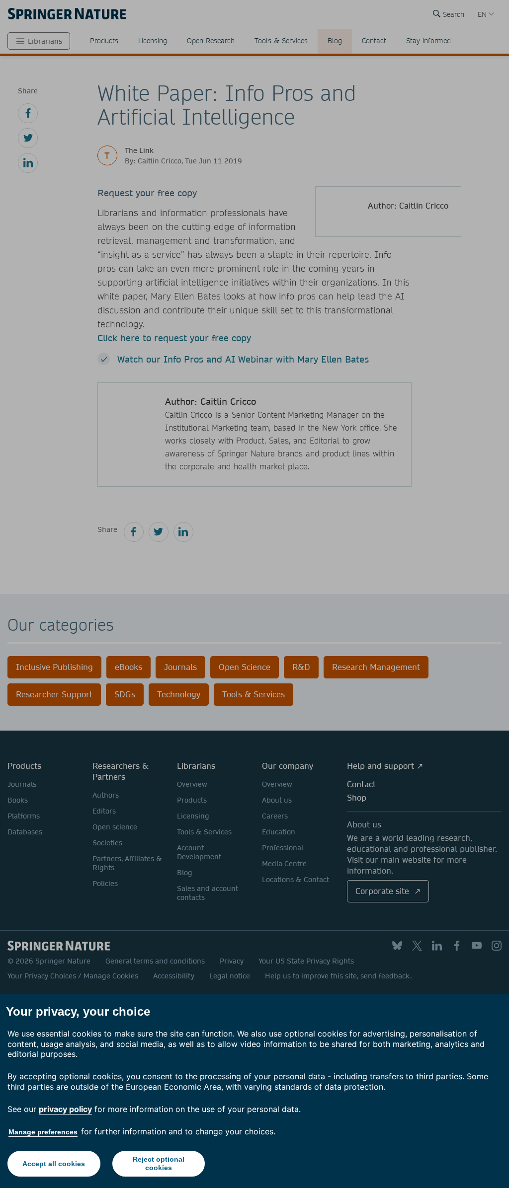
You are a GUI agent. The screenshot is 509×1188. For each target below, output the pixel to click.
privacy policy (65, 1109)
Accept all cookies (53, 1164)
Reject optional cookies (158, 1163)
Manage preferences (43, 1132)
